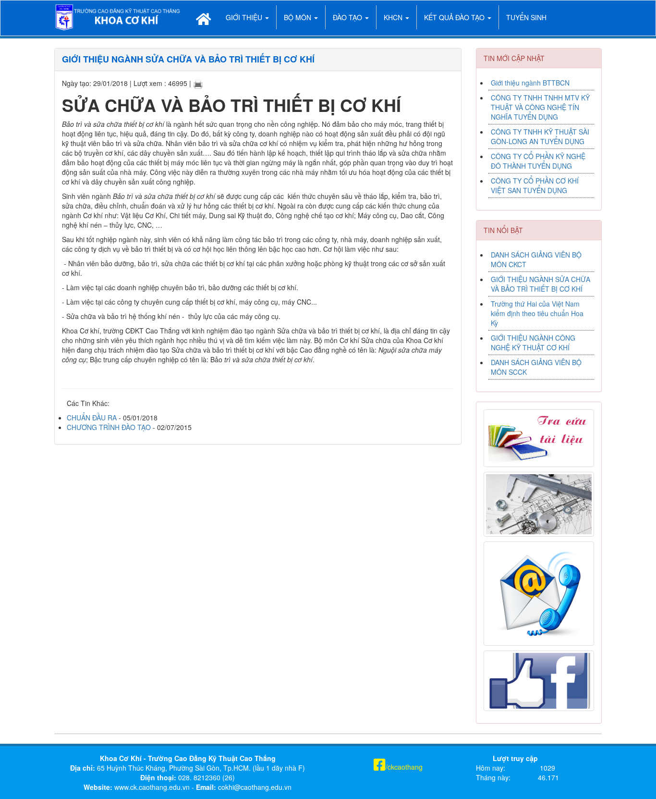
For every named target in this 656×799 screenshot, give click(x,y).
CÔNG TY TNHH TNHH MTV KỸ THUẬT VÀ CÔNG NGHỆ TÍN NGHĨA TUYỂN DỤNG (540, 107)
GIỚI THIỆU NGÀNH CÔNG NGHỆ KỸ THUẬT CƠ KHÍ (533, 342)
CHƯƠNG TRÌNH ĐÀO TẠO (109, 427)
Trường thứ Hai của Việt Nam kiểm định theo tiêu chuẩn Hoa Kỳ (537, 313)
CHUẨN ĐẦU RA (92, 417)
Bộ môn (298, 17)
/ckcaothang (404, 767)
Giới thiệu (245, 17)
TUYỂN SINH (526, 17)
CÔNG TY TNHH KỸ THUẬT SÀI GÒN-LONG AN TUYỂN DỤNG (540, 136)
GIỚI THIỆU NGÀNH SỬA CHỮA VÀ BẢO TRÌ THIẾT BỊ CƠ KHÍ (540, 284)
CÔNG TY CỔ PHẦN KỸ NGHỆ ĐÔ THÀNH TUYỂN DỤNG (538, 161)
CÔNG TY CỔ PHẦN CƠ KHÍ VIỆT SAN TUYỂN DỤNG (535, 185)
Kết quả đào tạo (455, 17)
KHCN (394, 17)
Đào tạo (348, 17)
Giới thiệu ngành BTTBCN (530, 82)
